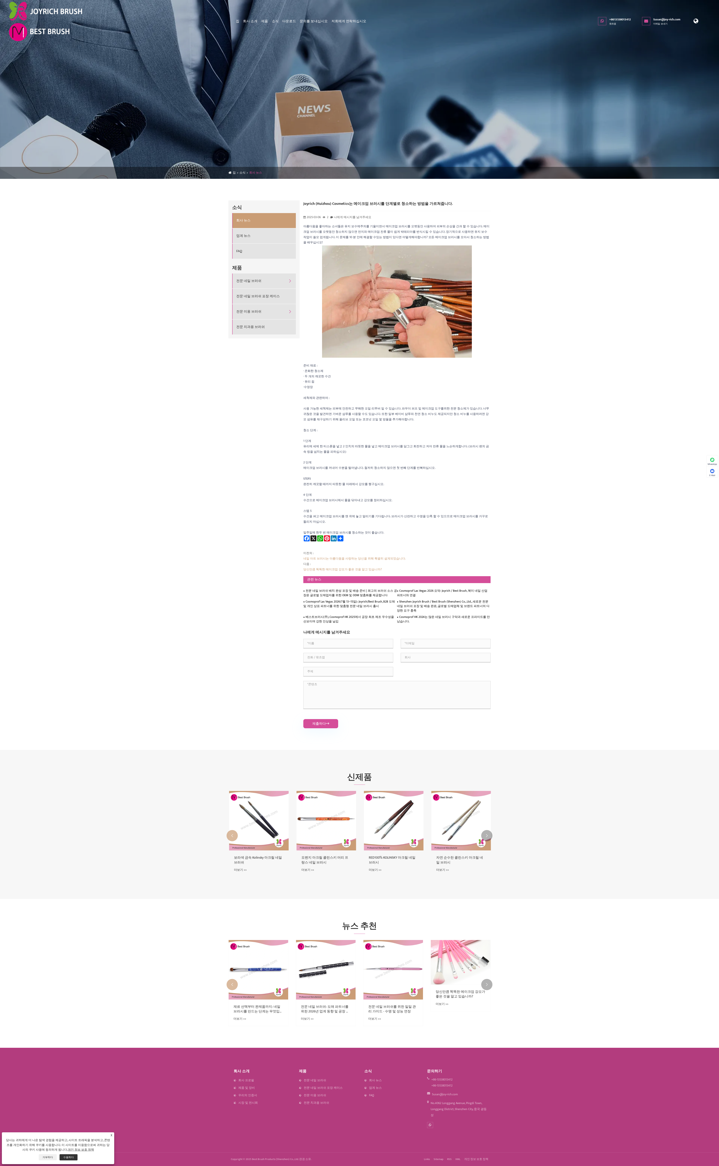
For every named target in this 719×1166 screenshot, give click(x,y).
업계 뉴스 (243, 236)
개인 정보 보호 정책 (476, 1159)
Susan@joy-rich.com (666, 21)
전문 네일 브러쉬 (248, 281)
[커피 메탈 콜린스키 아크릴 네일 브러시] (258, 820)
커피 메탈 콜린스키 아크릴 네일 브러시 (256, 860)
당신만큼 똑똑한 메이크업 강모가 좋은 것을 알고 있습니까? (342, 569)
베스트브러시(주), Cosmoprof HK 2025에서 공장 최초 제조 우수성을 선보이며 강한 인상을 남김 (348, 619)
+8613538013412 (620, 21)
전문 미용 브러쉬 (248, 311)
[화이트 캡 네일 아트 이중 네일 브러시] (326, 820)
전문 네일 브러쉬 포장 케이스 (258, 296)
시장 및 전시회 (248, 1102)
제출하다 (320, 724)
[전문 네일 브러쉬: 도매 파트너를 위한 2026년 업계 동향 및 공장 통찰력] (460, 970)
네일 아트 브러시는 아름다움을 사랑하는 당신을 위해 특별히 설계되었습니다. (354, 558)
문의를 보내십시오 (314, 21)
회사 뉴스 (255, 172)
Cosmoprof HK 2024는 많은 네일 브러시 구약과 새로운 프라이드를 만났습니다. (443, 619)
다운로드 (289, 21)
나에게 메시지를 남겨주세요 (352, 217)
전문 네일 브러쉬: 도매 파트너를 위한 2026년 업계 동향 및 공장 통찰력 (460, 1009)
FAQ (239, 251)
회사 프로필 (246, 1080)
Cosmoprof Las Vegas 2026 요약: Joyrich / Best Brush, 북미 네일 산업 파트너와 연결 (442, 593)
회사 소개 (250, 21)
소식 (275, 21)
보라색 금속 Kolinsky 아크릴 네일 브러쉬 (392, 860)
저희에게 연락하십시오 (348, 21)
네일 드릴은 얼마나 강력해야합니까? (325, 1009)
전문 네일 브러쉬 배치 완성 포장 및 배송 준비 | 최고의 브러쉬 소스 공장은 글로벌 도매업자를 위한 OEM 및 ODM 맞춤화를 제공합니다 (350, 593)
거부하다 (48, 1157)
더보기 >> (239, 869)
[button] (232, 835)
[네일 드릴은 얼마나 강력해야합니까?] (326, 970)
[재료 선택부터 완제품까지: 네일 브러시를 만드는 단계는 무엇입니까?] (393, 970)
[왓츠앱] (430, 1125)
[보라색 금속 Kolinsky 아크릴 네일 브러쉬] (393, 820)
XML (457, 1159)
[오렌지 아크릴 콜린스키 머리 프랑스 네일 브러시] (460, 820)
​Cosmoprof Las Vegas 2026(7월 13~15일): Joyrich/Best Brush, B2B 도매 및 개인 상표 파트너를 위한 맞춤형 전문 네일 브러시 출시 (349, 604)
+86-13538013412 (442, 1079)
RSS (449, 1159)
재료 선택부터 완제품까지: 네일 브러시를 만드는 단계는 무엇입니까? (393, 1009)
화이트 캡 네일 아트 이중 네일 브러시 (325, 860)
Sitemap (438, 1159)
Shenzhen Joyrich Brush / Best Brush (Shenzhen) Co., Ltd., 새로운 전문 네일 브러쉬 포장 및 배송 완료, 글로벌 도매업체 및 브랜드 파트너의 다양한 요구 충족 (443, 606)
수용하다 (68, 1157)
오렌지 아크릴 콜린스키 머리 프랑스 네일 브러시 (459, 860)
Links (427, 1159)
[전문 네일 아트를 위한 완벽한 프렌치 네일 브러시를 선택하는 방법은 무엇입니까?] (258, 970)
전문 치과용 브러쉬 (250, 327)
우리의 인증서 (247, 1095)
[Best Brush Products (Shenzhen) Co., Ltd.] (46, 21)
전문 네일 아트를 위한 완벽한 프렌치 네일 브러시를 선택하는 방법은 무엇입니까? (257, 1009)
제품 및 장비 (246, 1087)
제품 (264, 21)
